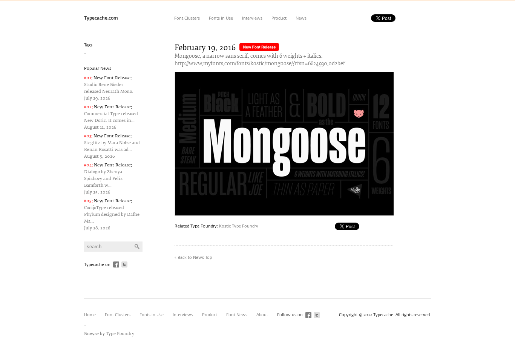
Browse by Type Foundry (109, 334)
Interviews (252, 18)
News (301, 18)
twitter (124, 264)
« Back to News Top (193, 257)
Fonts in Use (221, 18)
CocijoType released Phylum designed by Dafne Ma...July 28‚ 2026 (111, 214)
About (262, 315)
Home (90, 315)
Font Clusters (187, 18)
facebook (116, 264)
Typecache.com (101, 18)
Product (279, 18)
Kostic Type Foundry (238, 226)
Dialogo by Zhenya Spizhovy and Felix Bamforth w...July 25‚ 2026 (108, 178)
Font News (236, 315)
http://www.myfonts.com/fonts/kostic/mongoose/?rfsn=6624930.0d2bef (260, 63)
